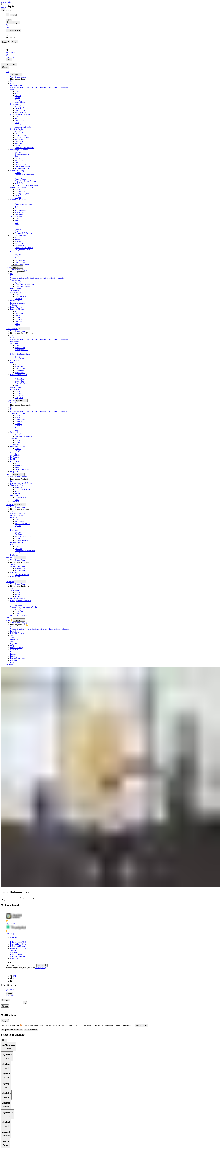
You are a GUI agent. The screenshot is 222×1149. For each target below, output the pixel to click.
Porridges (18, 100)
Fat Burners (14, 389)
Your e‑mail (10, 965)
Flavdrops (18, 162)
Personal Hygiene (16, 542)
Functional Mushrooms (23, 436)
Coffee (17, 256)
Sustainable (21, 483)
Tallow (24, 513)
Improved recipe (16, 85)
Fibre (17, 467)
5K (13, 979)
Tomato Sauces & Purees (24, 248)
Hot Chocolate (20, 260)
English (8, 59)
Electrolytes (14, 341)
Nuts (16, 119)
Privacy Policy (40, 968)
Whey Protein (15, 280)
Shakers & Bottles (16, 590)
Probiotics (18, 465)
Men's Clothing (15, 496)
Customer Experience (18, 957)
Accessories (14, 502)
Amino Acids (15, 360)
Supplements (10, 401)
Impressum (10, 989)
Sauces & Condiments (18, 235)
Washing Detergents (17, 566)
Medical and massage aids (19, 615)
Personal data (10, 996)
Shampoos (18, 549)
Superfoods (14, 432)
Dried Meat (19, 141)
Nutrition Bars (20, 133)
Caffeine (18, 393)
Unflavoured (19, 313)
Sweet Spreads (20, 112)
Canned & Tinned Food (19, 200)
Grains (17, 227)
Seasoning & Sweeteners (19, 150)
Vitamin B (18, 422)
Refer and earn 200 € (18, 942)
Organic (13, 87)
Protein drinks (20, 348)
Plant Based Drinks (22, 264)
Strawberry (19, 322)
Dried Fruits (19, 121)
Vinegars (18, 198)
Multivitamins (20, 419)
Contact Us (14, 938)
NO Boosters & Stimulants (20, 354)
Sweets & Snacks (16, 129)
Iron (16, 430)
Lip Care (18, 526)
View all (18, 91)
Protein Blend (15, 301)
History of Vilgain (16, 954)
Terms (8, 991)
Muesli (17, 98)
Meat (16, 206)
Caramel (18, 317)
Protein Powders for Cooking (25, 181)
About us (13, 952)
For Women (14, 457)
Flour (17, 177)
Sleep (12, 646)
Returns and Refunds (18, 948)
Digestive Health (16, 461)
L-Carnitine (19, 396)
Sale (7, 72)
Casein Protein (15, 292)
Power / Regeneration (18, 658)
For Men (13, 459)
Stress (12, 635)
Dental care (14, 555)
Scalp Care (19, 553)
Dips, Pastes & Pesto (22, 250)
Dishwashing (15, 577)
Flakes (17, 94)
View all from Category (18, 77)
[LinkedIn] (11, 981)
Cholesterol (14, 650)
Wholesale (14, 950)
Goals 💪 (9, 620)
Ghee (17, 196)
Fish (16, 208)
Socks (17, 491)
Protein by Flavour (17, 309)
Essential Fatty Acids (17, 447)
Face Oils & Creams (22, 524)
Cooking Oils (20, 191)
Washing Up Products (23, 579)
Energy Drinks (20, 352)
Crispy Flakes (20, 102)
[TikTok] (4, 900)
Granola (18, 96)
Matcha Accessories (17, 599)
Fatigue (13, 654)
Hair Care (13, 544)
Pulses (17, 225)
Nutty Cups (19, 139)
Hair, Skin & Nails (17, 633)
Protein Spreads (20, 110)
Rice (16, 223)
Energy (12, 656)
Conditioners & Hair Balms (25, 551)
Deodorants (19, 534)
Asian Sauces (20, 243)
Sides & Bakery (16, 216)
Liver (12, 652)
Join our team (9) (16, 940)
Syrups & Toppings (22, 154)
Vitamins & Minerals (17, 413)
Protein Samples (16, 307)
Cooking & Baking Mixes (24, 175)
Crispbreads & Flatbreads (24, 233)
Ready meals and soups (23, 204)
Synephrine (19, 398)
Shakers (18, 594)
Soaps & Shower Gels (23, 536)
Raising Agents (20, 179)
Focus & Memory (16, 648)
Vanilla (17, 315)
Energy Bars (19, 381)
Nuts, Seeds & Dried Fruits (20, 114)
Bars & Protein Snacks (18, 375)
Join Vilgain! (10, 664)
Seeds (17, 123)
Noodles (18, 229)
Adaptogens (14, 444)
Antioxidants (15, 455)
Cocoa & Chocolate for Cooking (27, 185)
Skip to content (6, 2)
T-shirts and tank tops (22, 489)
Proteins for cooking (17, 303)
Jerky (17, 385)
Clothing (9, 474)
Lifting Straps (20, 611)
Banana (17, 324)
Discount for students (18, 944)
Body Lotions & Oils (22, 540)
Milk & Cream (20, 183)
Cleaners (13, 573)
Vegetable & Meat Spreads (24, 210)
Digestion (13, 644)
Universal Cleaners (22, 575)
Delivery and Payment (18, 946)
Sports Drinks (15, 343)
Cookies (9, 993)
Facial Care (14, 517)
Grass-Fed (20, 87)
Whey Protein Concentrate (24, 284)
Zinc (16, 428)
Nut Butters (14, 104)
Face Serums (19, 522)
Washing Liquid (20, 568)
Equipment (10, 582)
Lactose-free (42, 87)
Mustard (18, 241)
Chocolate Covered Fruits (24, 148)
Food (8, 75)
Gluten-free (34, 87)
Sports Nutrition (12, 329)
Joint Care (14, 438)
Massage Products (16, 515)
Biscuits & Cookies (22, 137)
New (12, 83)
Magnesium (19, 417)
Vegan (27, 87)
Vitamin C (18, 424)
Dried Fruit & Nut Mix (23, 127)
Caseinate (18, 299)
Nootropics (14, 453)
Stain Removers (20, 570)
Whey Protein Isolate (22, 286)
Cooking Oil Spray (22, 194)
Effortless (28, 483)
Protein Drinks (20, 262)
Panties (17, 493)
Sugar (17, 156)
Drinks (12, 252)
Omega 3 (18, 451)
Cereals (13, 89)
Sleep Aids (14, 472)
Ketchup (18, 239)
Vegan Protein (15, 290)
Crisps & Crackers (21, 135)
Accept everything (31, 1030)
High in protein (53, 87)
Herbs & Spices (20, 164)
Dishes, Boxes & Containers (20, 601)
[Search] (3, 9)
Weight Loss (14, 641)
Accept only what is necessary (12, 1030)
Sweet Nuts (19, 144)
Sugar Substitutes (21, 160)
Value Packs (10, 662)
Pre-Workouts (20, 358)
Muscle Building (16, 639)
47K (14, 976)
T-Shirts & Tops (20, 498)
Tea (16, 258)
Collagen (13, 305)
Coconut (18, 326)
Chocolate (18, 146)
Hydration (14, 660)
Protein (8, 267)
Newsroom (14, 959)
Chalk (17, 613)
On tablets (18, 605)
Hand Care (19, 538)
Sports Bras (19, 487)
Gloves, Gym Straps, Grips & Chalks (23, 607)
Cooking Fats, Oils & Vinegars (21, 187)
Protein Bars (19, 379)
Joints (12, 637)
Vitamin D (18, 426)
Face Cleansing (20, 528)
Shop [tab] (7, 1010)
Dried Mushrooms (21, 125)
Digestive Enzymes (22, 469)
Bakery (17, 231)
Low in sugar (64, 87)
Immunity (13, 631)
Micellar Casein (20, 297)
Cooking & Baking (17, 171)
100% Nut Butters (21, 108)
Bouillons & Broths (22, 169)
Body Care (14, 530)
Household (10, 558)
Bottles (17, 597)
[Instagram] (2, 900)
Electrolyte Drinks (21, 350)
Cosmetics (10, 505)
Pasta (17, 221)
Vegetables (19, 214)
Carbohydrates (15, 387)
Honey (17, 158)
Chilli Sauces (19, 246)
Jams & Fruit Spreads (22, 166)
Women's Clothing (17, 485)
